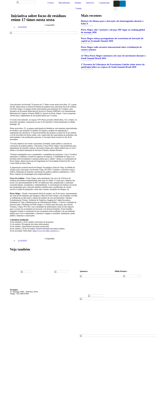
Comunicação (104, 3)
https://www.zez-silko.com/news (45, 231)
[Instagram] (116, 4)
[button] (115, 9)
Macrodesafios (64, 3)
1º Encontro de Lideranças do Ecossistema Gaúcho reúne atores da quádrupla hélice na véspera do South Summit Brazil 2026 (112, 65)
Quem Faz (90, 3)
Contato (78, 8)
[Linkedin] (123, 4)
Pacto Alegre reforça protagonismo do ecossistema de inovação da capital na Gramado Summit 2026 (112, 39)
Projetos (78, 3)
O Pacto (50, 3)
